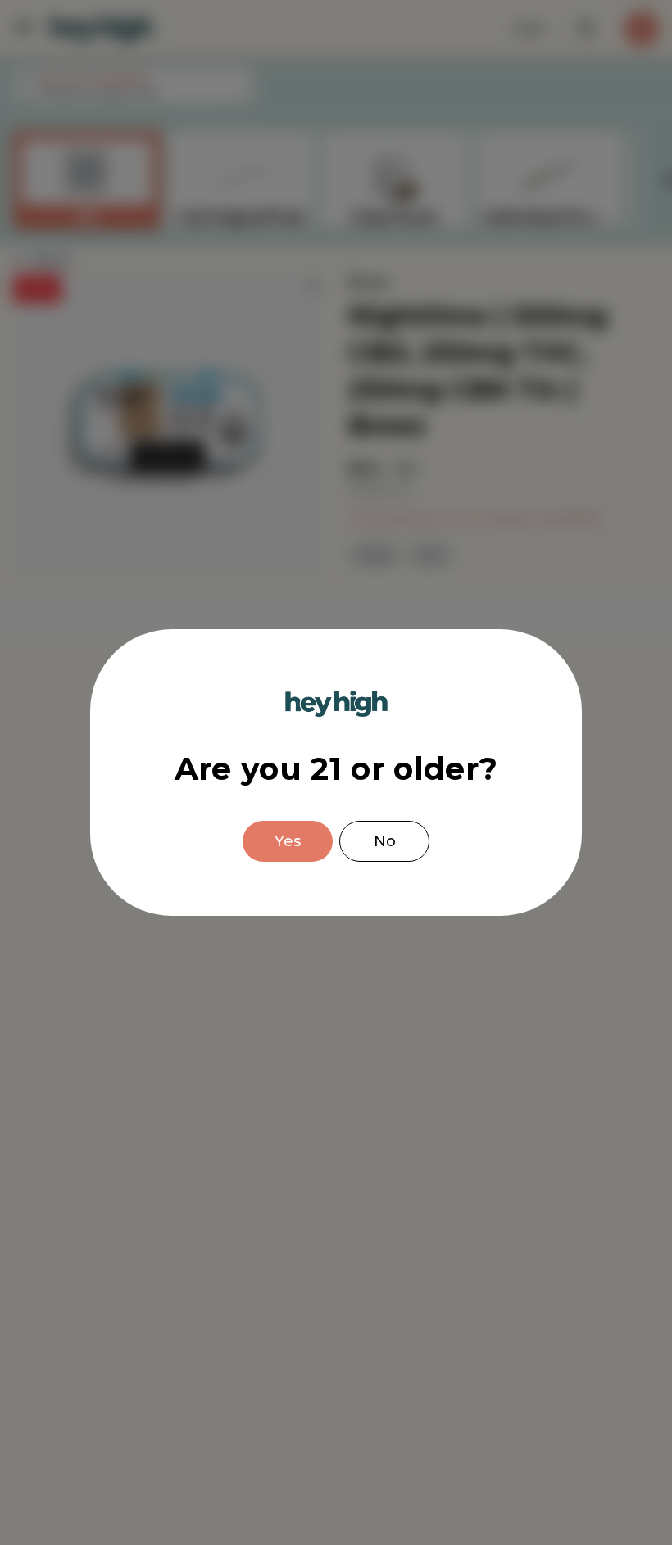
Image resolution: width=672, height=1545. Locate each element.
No (385, 841)
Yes (288, 841)
